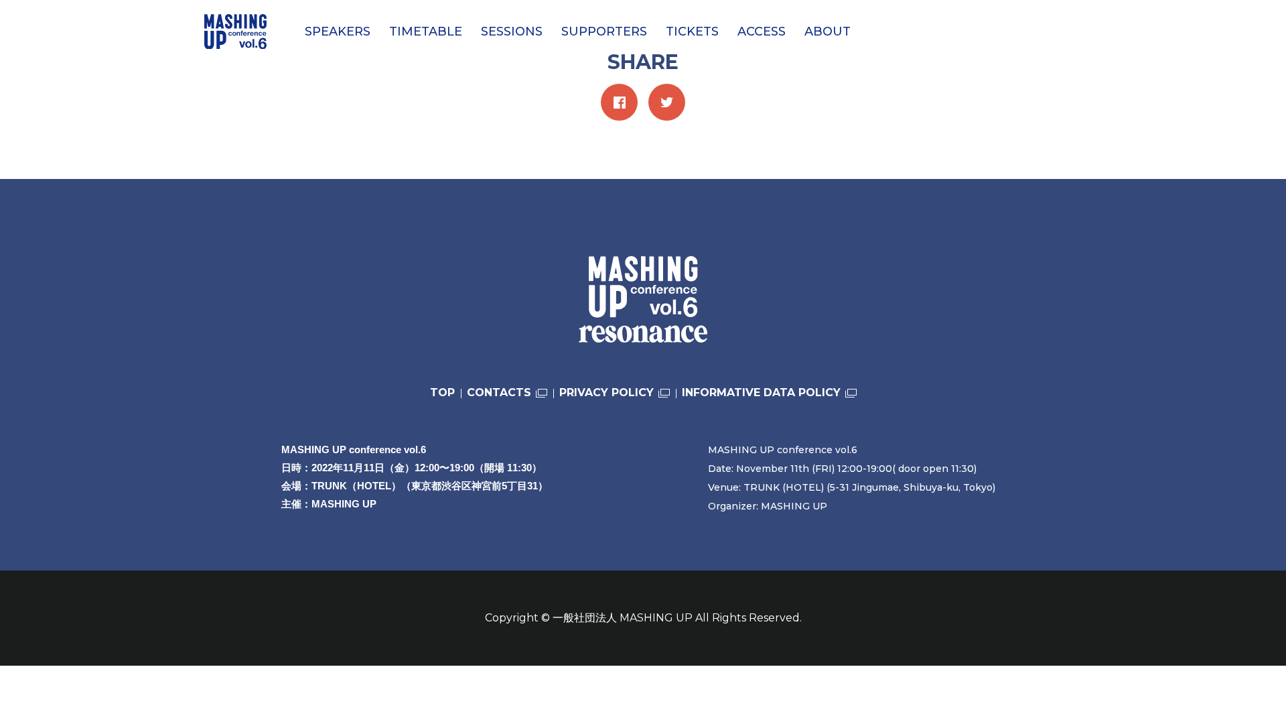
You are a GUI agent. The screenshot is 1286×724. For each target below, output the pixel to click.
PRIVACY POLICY (606, 392)
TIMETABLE (425, 31)
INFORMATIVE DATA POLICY (761, 392)
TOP (442, 392)
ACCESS (761, 31)
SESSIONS (512, 31)
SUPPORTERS (604, 31)
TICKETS (692, 31)
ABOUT (827, 31)
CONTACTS (499, 392)
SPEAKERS (337, 31)
